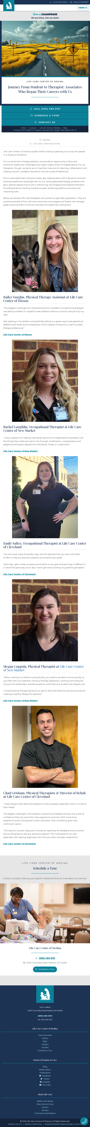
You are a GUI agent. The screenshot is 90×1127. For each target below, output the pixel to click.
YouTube (46, 1085)
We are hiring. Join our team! (45, 18)
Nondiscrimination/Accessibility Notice (63, 1124)
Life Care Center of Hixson (17, 334)
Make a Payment (80, 2)
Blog (65, 128)
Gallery (45, 1038)
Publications (45, 1073)
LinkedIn (46, 1082)
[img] (31, 109)
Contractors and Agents (45, 1113)
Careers (45, 1044)
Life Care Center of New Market (20, 451)
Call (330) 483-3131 (46, 109)
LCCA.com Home (59, 2)
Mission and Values (45, 1101)
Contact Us (46, 122)
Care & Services (45, 1035)
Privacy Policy (15, 1124)
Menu (83, 8)
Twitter (46, 1079)
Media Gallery (45, 1070)
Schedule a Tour (46, 115)
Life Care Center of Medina (50, 128)
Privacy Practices (33, 1124)
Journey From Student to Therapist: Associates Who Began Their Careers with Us (45, 130)
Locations (32, 128)
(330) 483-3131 (47, 958)
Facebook (46, 1076)
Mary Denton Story (45, 1104)
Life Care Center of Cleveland (19, 574)
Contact (45, 1047)
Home (23, 128)
